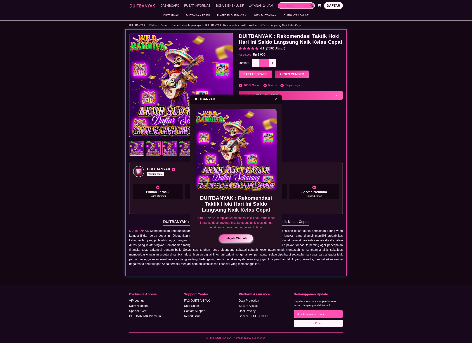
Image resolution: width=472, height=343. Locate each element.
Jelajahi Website (236, 238)
